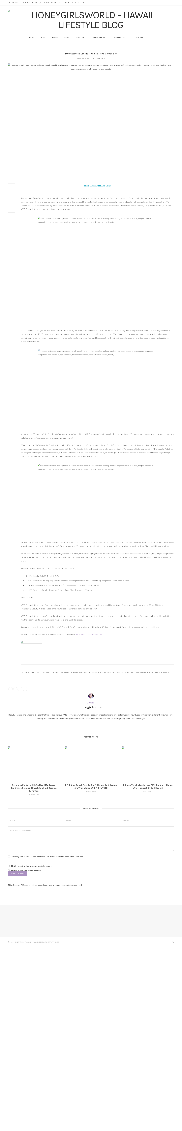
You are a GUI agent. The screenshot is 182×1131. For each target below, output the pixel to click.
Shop (66, 37)
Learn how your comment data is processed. (62, 885)
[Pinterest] (11, 201)
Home (31, 37)
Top (172, 942)
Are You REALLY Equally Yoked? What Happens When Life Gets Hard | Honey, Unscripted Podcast (55, 3)
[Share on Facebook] (11, 187)
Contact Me (120, 37)
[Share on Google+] (20, 689)
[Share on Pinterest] (25, 689)
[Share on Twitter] (11, 194)
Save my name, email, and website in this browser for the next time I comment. (48, 856)
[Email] (11, 209)
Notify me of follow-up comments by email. (31, 866)
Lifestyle (80, 37)
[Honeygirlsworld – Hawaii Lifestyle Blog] (91, 20)
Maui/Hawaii (99, 37)
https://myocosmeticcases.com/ (89, 634)
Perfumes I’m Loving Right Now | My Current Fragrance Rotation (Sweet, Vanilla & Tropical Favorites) (34, 788)
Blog (43, 37)
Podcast (139, 37)
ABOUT (55, 37)
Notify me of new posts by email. (26, 870)
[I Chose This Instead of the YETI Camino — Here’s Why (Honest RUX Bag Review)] (148, 763)
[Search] (150, 37)
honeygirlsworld (91, 707)
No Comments (99, 58)
